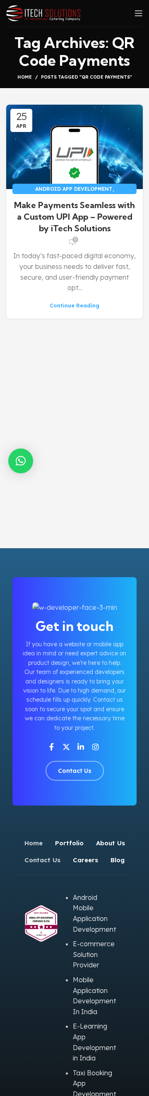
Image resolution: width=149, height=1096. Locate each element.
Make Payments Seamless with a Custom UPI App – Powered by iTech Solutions (74, 216)
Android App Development (74, 189)
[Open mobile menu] (138, 13)
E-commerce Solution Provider (94, 954)
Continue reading (74, 305)
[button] (20, 460)
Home (24, 77)
